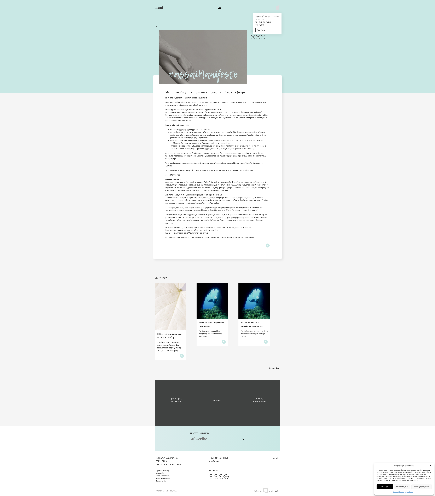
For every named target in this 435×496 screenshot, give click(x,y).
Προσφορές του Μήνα (175, 400)
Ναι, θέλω (261, 30)
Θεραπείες (160, 473)
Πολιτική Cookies (398, 492)
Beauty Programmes (259, 400)
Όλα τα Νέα (274, 368)
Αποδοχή (384, 487)
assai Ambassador (163, 478)
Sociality (275, 491)
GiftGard (217, 400)
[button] (430, 465)
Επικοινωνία (161, 481)
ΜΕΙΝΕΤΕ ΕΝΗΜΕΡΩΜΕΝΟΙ (199, 433)
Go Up (276, 458)
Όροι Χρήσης (410, 492)
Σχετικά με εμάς (162, 471)
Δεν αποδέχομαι (402, 487)
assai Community (162, 476)
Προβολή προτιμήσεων (421, 487)
